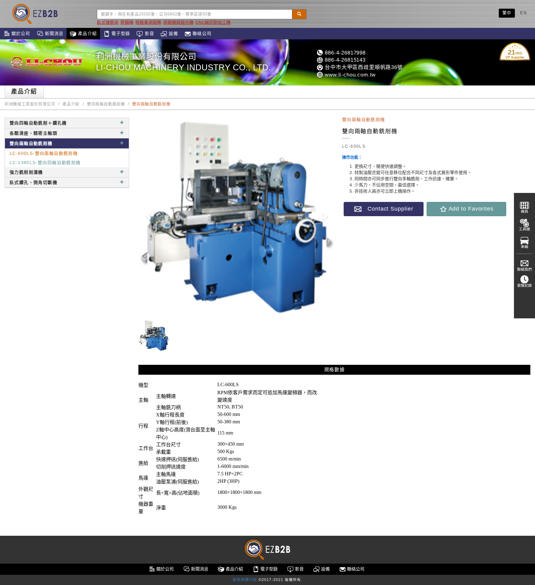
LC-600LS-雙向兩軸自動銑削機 (44, 153)
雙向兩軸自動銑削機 (106, 104)
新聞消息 (53, 33)
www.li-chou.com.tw (349, 75)
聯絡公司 (201, 33)
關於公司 (20, 33)
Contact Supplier (387, 209)
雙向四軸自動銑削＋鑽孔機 (38, 122)
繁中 (506, 13)
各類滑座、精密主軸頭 (33, 133)
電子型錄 (120, 33)
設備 (172, 33)
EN (523, 13)
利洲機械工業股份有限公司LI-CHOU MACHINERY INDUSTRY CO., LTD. (183, 62)
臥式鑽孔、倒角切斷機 (33, 182)
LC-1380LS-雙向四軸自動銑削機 (45, 162)
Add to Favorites (470, 209)
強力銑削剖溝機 (26, 172)
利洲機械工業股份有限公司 (30, 104)
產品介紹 (86, 33)
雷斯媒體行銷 (245, 580)
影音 (148, 33)
